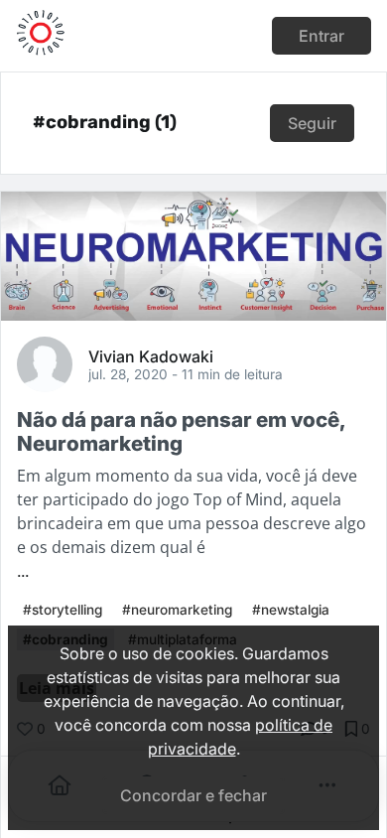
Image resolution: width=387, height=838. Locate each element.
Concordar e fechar (193, 795)
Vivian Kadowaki (150, 355)
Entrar (321, 36)
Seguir (312, 123)
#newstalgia (290, 610)
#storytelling (62, 610)
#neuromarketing (177, 610)
